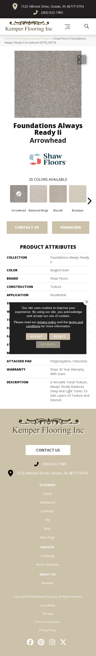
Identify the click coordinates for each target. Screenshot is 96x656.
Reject (60, 336)
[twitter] (63, 642)
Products (45, 38)
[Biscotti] (58, 194)
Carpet (32, 38)
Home (8, 38)
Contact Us (27, 227)
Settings (48, 344)
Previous (6, 194)
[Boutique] (78, 194)
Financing (70, 227)
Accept (36, 336)
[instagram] (52, 642)
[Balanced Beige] (38, 194)
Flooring (20, 38)
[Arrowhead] (19, 194)
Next (89, 194)
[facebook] (30, 642)
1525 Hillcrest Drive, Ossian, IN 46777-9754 (52, 6)
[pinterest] (41, 642)
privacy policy (46, 322)
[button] (48, 450)
